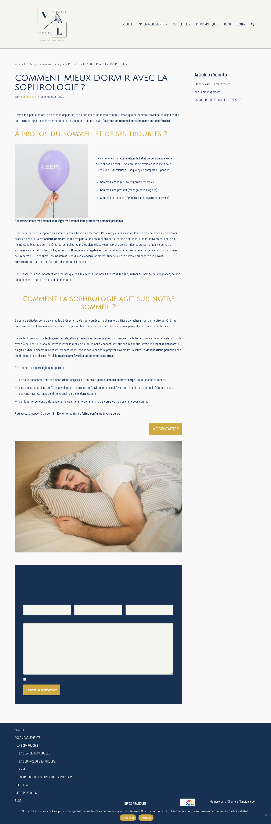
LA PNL (21, 769)
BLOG (227, 24)
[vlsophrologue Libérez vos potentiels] (51, 24)
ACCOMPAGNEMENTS (27, 737)
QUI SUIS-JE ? (181, 24)
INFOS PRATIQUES (207, 24)
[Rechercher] (252, 24)
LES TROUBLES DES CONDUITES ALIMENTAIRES (46, 777)
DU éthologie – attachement (213, 84)
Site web (131, 602)
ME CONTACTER (165, 429)
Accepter (128, 817)
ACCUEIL (127, 24)
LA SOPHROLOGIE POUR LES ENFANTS (218, 100)
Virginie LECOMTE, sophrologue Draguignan (40, 64)
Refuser (146, 817)
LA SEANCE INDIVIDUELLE (34, 753)
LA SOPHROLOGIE (27, 745)
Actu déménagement (208, 92)
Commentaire (33, 620)
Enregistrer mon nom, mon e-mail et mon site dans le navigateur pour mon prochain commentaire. (89, 679)
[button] (166, 24)
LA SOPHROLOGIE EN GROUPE (37, 761)
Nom (27, 602)
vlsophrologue (27, 97)
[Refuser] (266, 815)
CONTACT (242, 24)
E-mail (79, 602)
